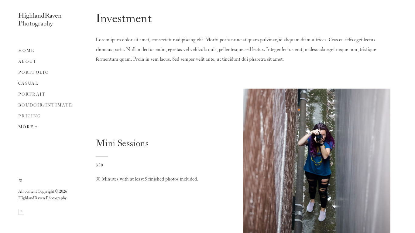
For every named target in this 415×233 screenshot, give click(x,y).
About (27, 61)
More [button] (26, 127)
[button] (36, 126)
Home (26, 51)
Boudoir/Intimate (45, 105)
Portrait (32, 94)
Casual (28, 83)
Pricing (29, 116)
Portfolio (33, 72)
